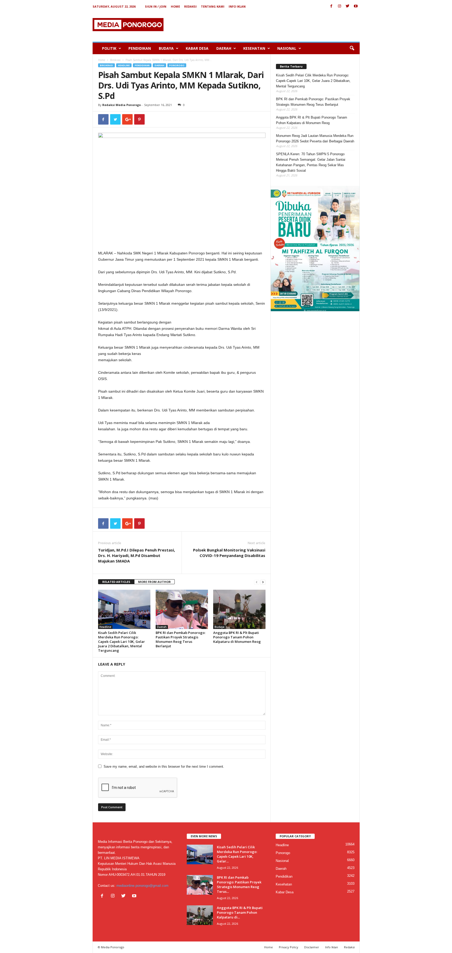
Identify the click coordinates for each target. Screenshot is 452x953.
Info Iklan (237, 6)
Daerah (223, 48)
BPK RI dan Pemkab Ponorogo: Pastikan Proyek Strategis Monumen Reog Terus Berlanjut (180, 639)
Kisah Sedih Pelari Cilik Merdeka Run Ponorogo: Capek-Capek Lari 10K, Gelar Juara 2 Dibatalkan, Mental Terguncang (121, 641)
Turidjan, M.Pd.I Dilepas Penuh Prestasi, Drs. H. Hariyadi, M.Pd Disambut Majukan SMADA (136, 555)
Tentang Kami (212, 6)
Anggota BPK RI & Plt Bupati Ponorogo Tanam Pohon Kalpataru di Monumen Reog (237, 637)
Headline (124, 65)
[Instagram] (339, 6)
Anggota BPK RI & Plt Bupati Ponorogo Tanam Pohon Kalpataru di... (240, 912)
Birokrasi (115, 60)
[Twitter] (347, 6)
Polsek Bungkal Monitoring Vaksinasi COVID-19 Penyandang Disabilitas (229, 552)
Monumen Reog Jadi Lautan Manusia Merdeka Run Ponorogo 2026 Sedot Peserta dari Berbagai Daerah (315, 138)
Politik (109, 48)
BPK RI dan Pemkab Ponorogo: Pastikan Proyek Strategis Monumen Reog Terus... (239, 884)
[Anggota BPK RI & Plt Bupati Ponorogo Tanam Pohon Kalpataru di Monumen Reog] (239, 609)
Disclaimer (311, 947)
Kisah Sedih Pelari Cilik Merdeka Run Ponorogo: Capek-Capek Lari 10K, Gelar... (237, 854)
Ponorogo (176, 65)
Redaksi (190, 6)
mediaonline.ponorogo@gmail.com (142, 886)
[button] (352, 48)
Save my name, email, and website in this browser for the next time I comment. (164, 766)
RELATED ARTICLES (116, 582)
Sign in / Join (155, 6)
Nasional (286, 48)
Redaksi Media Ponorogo (121, 105)
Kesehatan (254, 48)
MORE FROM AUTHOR (154, 582)
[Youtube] (356, 6)
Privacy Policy (288, 947)
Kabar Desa (197, 48)
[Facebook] (331, 6)
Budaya (166, 48)
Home (175, 6)
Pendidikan (139, 48)
